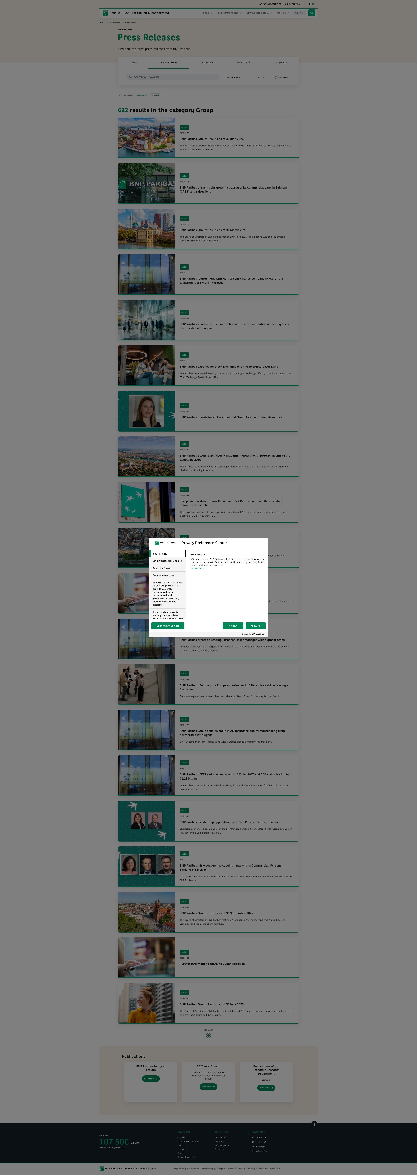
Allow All (255, 625)
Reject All (233, 625)
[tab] (167, 553)
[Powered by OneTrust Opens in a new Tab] (254, 635)
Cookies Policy (198, 567)
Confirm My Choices (168, 625)
